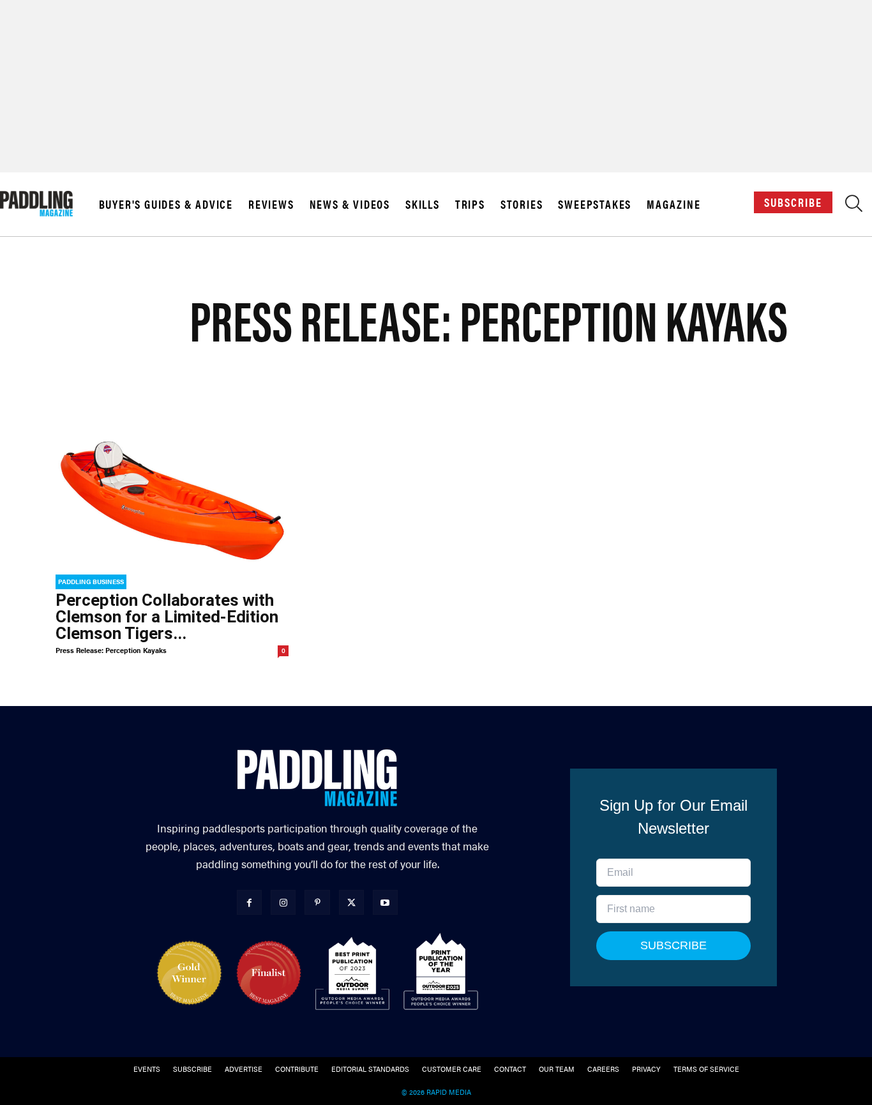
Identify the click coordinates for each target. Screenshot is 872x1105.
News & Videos (350, 204)
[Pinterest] (316, 902)
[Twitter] (351, 902)
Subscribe (793, 202)
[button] (853, 206)
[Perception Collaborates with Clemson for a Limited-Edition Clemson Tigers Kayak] (172, 500)
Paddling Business (91, 581)
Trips (470, 204)
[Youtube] (385, 902)
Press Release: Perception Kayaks (111, 650)
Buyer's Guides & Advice (166, 204)
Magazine (673, 204)
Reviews (271, 204)
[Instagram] (283, 902)
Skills (422, 204)
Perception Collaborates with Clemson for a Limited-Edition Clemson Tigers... (167, 616)
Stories (521, 204)
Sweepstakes (594, 204)
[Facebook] (249, 902)
